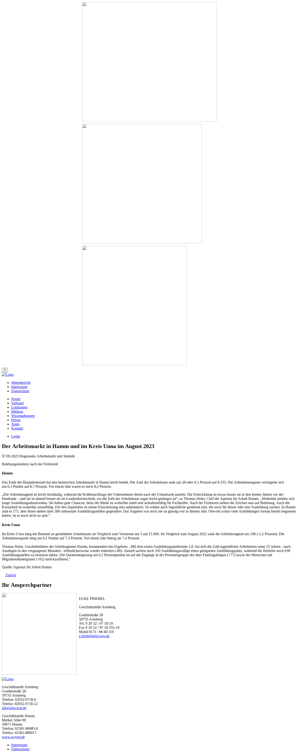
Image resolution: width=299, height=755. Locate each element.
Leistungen (19, 407)
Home (15, 399)
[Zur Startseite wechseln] (149, 61)
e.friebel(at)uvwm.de (94, 636)
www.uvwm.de (13, 737)
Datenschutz (20, 391)
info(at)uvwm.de (14, 708)
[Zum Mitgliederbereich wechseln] (134, 305)
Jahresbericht (20, 383)
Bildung (17, 411)
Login (15, 436)
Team (15, 424)
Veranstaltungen (23, 416)
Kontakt (17, 428)
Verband (17, 403)
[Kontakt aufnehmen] (142, 183)
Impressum (19, 387)
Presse (16, 420)
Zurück (10, 575)
